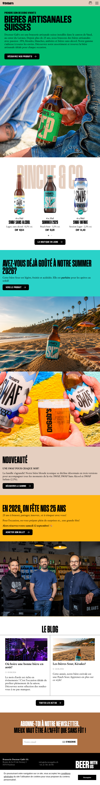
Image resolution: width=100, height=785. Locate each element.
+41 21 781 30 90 (46, 764)
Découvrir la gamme (16, 486)
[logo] (8, 3)
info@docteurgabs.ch (48, 762)
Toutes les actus (48, 703)
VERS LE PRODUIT (14, 287)
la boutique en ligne (48, 242)
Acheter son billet (15, 532)
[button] (48, 235)
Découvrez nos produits (20, 56)
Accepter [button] (87, 777)
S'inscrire (71, 742)
